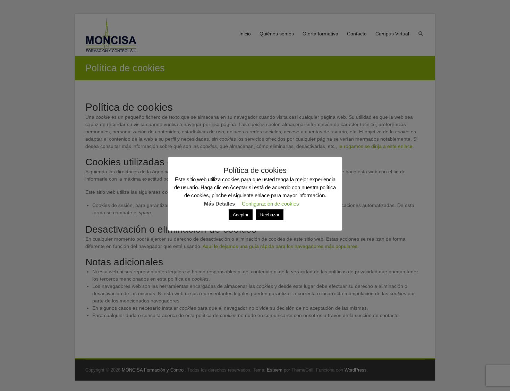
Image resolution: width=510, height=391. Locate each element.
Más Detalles (219, 204)
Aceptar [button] (240, 214)
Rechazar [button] (269, 214)
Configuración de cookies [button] (270, 204)
